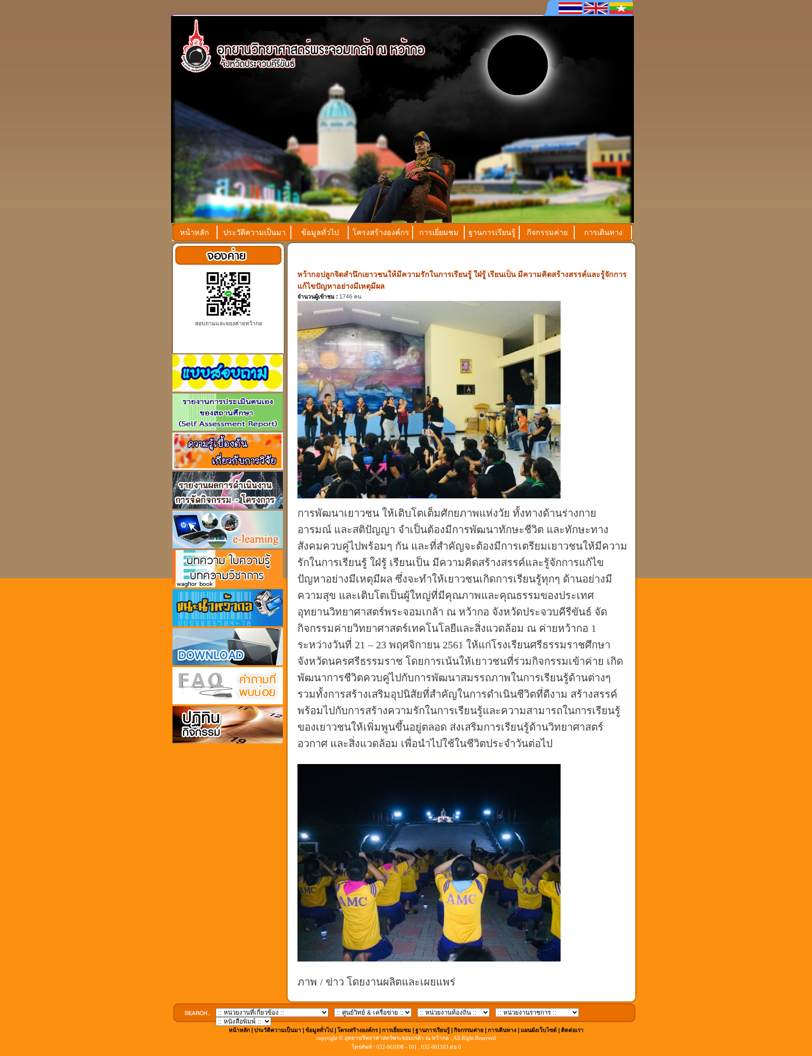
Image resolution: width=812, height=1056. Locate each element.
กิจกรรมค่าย (547, 232)
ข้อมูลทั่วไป (320, 232)
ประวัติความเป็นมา (254, 232)
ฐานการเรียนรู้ (491, 232)
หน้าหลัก (194, 232)
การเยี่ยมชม (439, 232)
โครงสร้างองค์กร (380, 232)
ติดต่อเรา (572, 1030)
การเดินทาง (603, 232)
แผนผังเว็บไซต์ (539, 1030)
